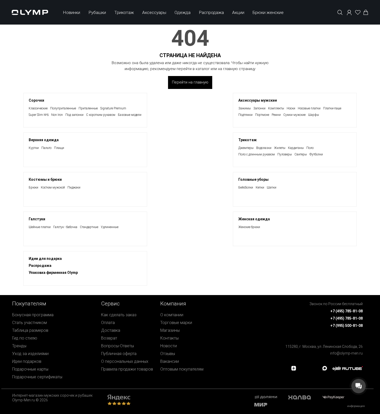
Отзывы (167, 353)
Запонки (259, 108)
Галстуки (37, 219)
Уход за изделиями (30, 353)
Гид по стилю (24, 338)
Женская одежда (254, 219)
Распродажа (211, 12)
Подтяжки (245, 115)
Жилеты (279, 148)
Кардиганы (296, 148)
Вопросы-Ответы (117, 345)
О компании (171, 314)
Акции (238, 12)
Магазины (170, 330)
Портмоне (262, 115)
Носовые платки (309, 108)
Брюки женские (268, 12)
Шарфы (313, 115)
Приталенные (88, 108)
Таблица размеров (30, 330)
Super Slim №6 (39, 115)
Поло (310, 148)
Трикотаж (124, 12)
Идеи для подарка (45, 259)
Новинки (71, 12)
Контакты (169, 338)
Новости (168, 345)
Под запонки (74, 115)
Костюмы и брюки (45, 179)
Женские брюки (249, 227)
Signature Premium (113, 108)
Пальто (46, 148)
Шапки (271, 187)
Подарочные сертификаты (37, 376)
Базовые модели (129, 115)
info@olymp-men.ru (346, 353)
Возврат (109, 338)
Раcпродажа (40, 266)
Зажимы (244, 108)
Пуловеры (284, 154)
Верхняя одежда (44, 140)
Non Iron (57, 115)
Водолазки (263, 148)
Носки (291, 108)
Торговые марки (176, 322)
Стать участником (29, 322)
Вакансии (169, 361)
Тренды (19, 345)
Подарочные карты (30, 369)
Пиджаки (73, 187)
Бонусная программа (33, 314)
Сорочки (36, 100)
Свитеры (300, 154)
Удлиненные (109, 227)
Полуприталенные (63, 108)
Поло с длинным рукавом (256, 154)
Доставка (110, 330)
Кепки (260, 187)
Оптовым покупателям (181, 369)
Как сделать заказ (118, 314)
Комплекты (276, 108)
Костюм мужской (53, 187)
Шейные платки (40, 227)
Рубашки (97, 12)
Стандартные (89, 227)
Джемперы (246, 148)
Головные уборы (253, 179)
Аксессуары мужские (257, 100)
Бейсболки (245, 187)
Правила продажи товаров (127, 369)
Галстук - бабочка (65, 227)
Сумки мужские (294, 115)
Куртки (34, 148)
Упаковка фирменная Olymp (53, 272)
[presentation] (190, 207)
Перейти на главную (190, 82)
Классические (38, 108)
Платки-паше (332, 108)
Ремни (276, 115)
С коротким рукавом (100, 115)
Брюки (33, 187)
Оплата (108, 322)
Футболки (316, 154)
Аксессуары (154, 12)
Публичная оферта (118, 353)
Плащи (59, 148)
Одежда (182, 12)
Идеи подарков (26, 361)
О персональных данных (124, 361)
